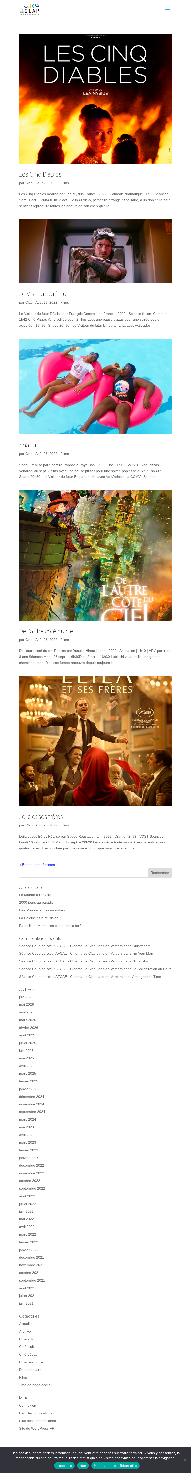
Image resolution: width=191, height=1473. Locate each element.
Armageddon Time (146, 977)
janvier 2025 (29, 1089)
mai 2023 (26, 1127)
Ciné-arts (26, 1339)
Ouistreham (141, 946)
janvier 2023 (29, 1158)
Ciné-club (26, 1347)
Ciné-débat (28, 1354)
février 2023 (28, 1150)
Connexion (27, 1405)
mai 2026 (26, 1004)
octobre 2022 (29, 1181)
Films (64, 183)
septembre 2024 (32, 1112)
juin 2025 (26, 1050)
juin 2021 (26, 1303)
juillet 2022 (27, 1204)
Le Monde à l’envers (35, 895)
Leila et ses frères (41, 816)
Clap (29, 183)
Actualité (26, 1324)
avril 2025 (27, 1066)
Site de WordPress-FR (36, 1428)
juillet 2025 (27, 1043)
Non (83, 1466)
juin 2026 (26, 997)
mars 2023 (27, 1142)
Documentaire (30, 1370)
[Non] (184, 1459)
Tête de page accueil (35, 1385)
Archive (25, 1331)
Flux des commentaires (37, 1421)
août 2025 (27, 1035)
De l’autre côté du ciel (46, 631)
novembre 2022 (31, 1173)
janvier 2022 (29, 1250)
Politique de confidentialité (115, 1466)
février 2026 (28, 1028)
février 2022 (28, 1242)
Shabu (27, 445)
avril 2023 (27, 1135)
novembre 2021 (31, 1265)
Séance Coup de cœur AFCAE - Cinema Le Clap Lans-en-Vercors (71, 946)
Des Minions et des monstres (42, 910)
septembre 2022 (32, 1188)
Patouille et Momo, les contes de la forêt (50, 926)
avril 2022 (27, 1227)
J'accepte (64, 1466)
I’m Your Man (142, 953)
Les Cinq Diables (40, 174)
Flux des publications (35, 1413)
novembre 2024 (31, 1104)
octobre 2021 (29, 1273)
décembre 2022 (31, 1165)
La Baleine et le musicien (38, 918)
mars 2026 (27, 1020)
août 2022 (27, 1196)
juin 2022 (26, 1211)
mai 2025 (26, 1058)
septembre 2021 (32, 1280)
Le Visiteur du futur (43, 294)
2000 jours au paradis (36, 902)
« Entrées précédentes (37, 865)
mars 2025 (27, 1073)
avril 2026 (27, 1012)
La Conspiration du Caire (152, 969)
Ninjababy (140, 961)
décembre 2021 (31, 1257)
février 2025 (28, 1081)
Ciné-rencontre (31, 1362)
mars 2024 (27, 1119)
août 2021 (27, 1288)
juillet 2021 (27, 1296)
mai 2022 (26, 1219)
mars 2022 (27, 1234)
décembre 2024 (31, 1097)
